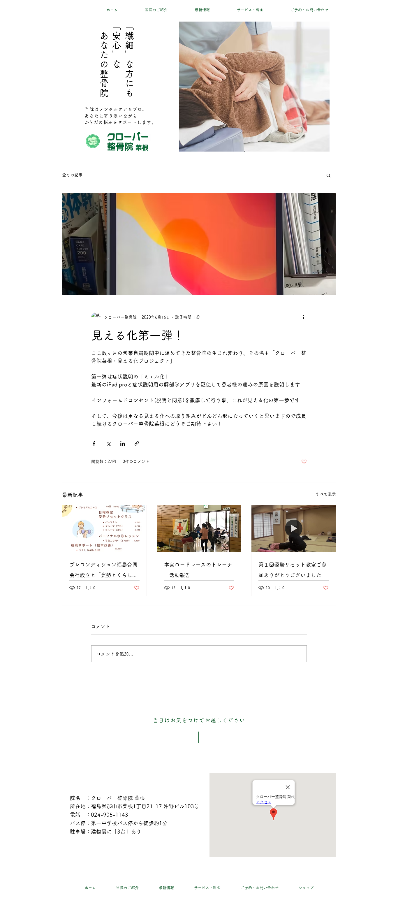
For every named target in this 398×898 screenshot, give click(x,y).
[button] (328, 175)
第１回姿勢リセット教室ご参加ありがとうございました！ (292, 570)
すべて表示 (326, 494)
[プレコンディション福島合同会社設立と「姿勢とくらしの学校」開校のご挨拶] (104, 528)
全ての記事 (72, 175)
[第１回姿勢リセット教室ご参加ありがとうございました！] (293, 528)
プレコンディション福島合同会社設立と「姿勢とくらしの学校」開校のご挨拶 (103, 571)
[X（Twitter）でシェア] (108, 443)
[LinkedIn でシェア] (122, 443)
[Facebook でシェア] (94, 443)
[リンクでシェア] (137, 443)
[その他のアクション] (303, 317)
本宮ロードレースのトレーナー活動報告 (198, 570)
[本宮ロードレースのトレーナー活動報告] (199, 528)
